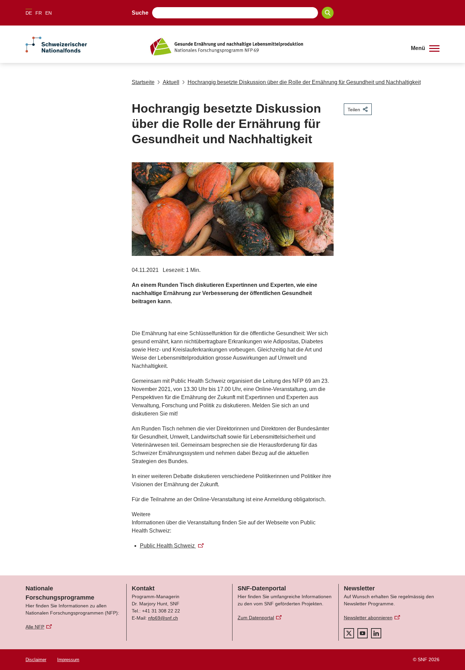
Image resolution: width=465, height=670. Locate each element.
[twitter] (349, 633)
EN (48, 13)
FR (38, 13)
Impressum (68, 659)
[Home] (275, 46)
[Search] (328, 13)
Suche (140, 13)
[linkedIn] (376, 633)
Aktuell (171, 82)
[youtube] (362, 633)
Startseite (143, 82)
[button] (425, 48)
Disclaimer (36, 659)
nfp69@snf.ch (163, 618)
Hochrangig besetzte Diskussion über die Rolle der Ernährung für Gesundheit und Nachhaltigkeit (304, 82)
